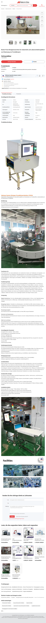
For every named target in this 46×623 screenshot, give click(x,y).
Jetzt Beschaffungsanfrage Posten (17, 518)
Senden (12, 516)
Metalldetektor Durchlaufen (39, 589)
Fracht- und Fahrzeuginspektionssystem (8, 589)
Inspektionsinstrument (36, 605)
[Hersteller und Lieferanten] (23, 2)
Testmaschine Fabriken (6, 602)
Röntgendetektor (19, 8)
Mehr (2, 611)
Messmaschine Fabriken (6, 605)
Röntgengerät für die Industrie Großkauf (9, 608)
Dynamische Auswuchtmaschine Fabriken (21, 605)
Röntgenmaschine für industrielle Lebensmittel (6, 587)
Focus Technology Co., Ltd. (22, 615)
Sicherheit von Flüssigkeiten (28, 589)
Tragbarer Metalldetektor (27, 591)
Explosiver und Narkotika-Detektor (18, 589)
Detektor (13, 8)
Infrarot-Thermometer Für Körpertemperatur (28, 587)
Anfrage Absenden (12, 61)
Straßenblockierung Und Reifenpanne (17, 591)
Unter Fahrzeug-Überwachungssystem (8, 591)
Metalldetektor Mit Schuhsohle (17, 587)
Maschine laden (29, 602)
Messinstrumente (8, 8)
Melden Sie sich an (5, 88)
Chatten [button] (35, 61)
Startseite (2, 8)
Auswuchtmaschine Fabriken (18, 602)
